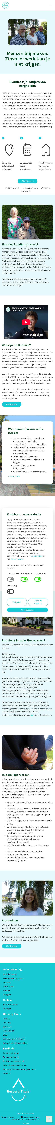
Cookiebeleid (36, 556)
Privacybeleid (17, 559)
